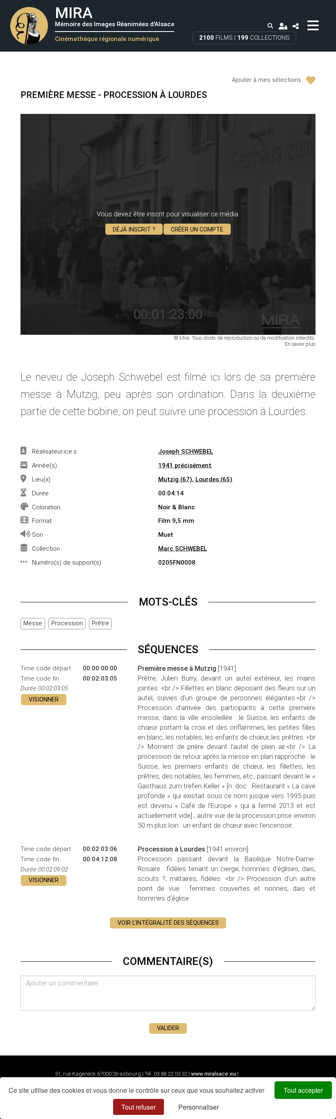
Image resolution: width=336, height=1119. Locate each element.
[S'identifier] (283, 25)
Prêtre (100, 623)
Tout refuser (138, 1107)
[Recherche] (270, 26)
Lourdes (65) (213, 479)
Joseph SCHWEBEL (185, 451)
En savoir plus (300, 344)
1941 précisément (184, 465)
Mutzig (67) (175, 479)
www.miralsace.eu (213, 1074)
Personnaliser (198, 1107)
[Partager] (296, 25)
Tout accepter (303, 1090)
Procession (67, 623)
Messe (32, 623)
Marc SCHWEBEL (182, 548)
